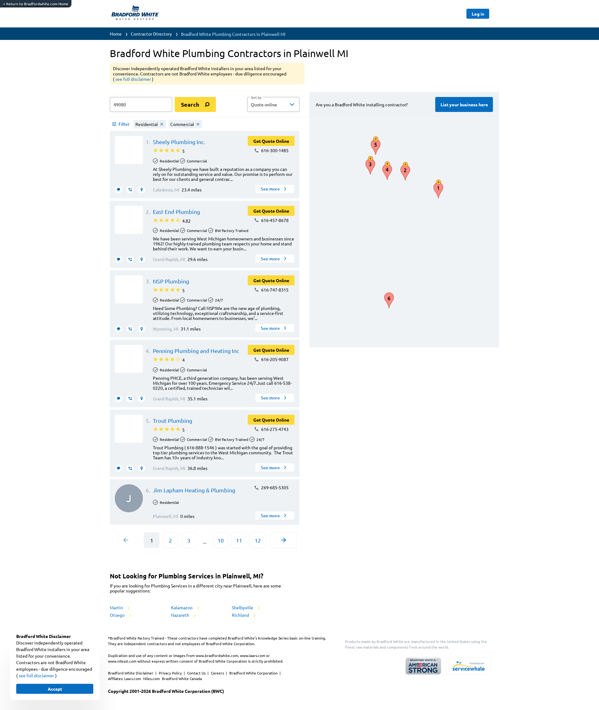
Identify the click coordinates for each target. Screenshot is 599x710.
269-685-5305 (274, 487)
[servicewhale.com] (468, 666)
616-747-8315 (274, 289)
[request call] (130, 189)
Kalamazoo (182, 607)
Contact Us (197, 672)
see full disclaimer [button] (133, 79)
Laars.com (133, 678)
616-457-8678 (274, 220)
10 (220, 540)
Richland (241, 615)
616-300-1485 (274, 150)
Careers (218, 672)
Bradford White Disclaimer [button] (131, 672)
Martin (117, 607)
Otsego (117, 615)
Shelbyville (243, 607)
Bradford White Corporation (254, 672)
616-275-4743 (274, 429)
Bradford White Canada (182, 678)
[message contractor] (118, 189)
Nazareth (180, 615)
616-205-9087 (274, 359)
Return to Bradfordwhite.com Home (35, 3)
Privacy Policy (171, 672)
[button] (273, 104)
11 (239, 540)
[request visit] (141, 189)
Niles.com (152, 678)
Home (116, 33)
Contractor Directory (151, 33)
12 (258, 540)
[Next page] (283, 540)
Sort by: (256, 97)
